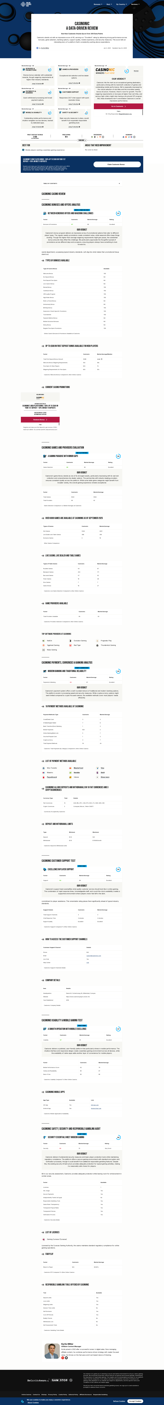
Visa (102, 768)
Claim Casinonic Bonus (116, 164)
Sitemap (44, 1394)
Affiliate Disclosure (86, 1394)
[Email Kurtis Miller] (66, 1357)
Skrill (102, 772)
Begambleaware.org (125, 114)
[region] (118, 113)
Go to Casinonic (117, 106)
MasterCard (78, 768)
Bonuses (97, 4)
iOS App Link (95, 1105)
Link (88, 962)
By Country (120, 4)
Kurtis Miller (45, 48)
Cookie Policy (63, 1394)
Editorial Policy (73, 1394)
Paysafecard (52, 777)
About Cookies (33, 1403)
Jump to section (37, 83)
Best (108, 4)
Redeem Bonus (39, 420)
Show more (105, 777)
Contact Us (36, 1394)
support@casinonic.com (94, 955)
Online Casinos (26, 1394)
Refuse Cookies (119, 1401)
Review (136, 71)
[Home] (26, 4)
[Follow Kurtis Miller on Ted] (62, 1357)
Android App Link (96, 1108)
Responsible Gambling (100, 1394)
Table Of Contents (50, 183)
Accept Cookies (135, 1401)
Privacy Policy (52, 1394)
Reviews (134, 4)
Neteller (77, 772)
